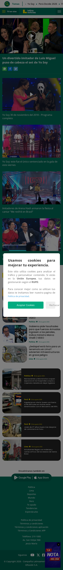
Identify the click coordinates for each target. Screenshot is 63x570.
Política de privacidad (18, 296)
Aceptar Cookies (26, 305)
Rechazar (52, 305)
